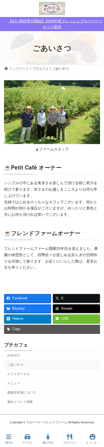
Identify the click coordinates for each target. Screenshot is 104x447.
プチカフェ (16, 344)
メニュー (13, 383)
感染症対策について (21, 393)
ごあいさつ (15, 364)
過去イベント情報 (20, 402)
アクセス (27, 442)
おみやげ (13, 355)
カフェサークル (18, 374)
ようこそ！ (92, 442)
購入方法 (48, 442)
